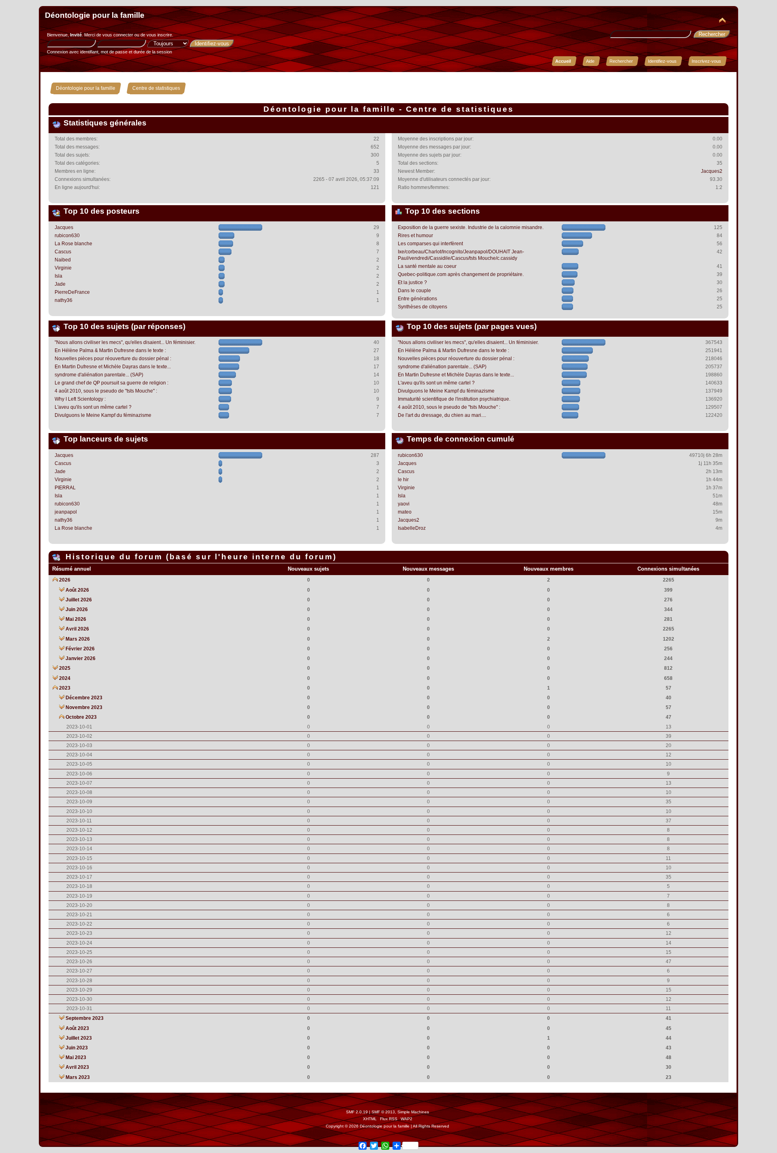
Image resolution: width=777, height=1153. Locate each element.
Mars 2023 (78, 1077)
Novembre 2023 (84, 707)
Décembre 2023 (84, 698)
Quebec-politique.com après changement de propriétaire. (461, 274)
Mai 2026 (76, 619)
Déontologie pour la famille (94, 15)
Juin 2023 (77, 1048)
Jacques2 (711, 171)
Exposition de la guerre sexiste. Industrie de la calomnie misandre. (470, 227)
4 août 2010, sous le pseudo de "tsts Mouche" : (106, 391)
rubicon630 (67, 235)
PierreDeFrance (72, 292)
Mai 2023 (76, 1057)
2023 (64, 688)
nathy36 (63, 300)
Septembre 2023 (85, 1018)
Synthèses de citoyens (422, 307)
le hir (403, 479)
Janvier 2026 (81, 658)
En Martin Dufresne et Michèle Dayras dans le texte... (113, 366)
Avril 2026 (77, 629)
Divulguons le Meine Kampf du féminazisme (103, 415)
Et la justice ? (412, 282)
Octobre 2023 (81, 717)
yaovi (404, 504)
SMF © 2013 (383, 1112)
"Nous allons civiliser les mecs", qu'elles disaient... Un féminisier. (125, 342)
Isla (58, 276)
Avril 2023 (77, 1067)
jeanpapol (66, 512)
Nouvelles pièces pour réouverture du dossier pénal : (113, 358)
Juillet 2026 (79, 600)
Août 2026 (77, 590)
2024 (64, 678)
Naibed (63, 260)
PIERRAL (65, 488)
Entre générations (417, 299)
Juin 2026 (77, 609)
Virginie (63, 268)
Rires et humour (415, 235)
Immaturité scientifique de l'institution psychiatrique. (454, 399)
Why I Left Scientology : (80, 399)
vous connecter (117, 34)
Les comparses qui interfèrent (430, 243)
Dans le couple (414, 290)
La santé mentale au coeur (427, 266)
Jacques (64, 227)
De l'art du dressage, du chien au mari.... (442, 415)
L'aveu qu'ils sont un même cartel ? (93, 407)
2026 (64, 580)
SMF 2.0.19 (357, 1112)
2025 (64, 668)
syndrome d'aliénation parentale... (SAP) (99, 375)
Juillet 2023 (79, 1038)
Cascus (63, 252)
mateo (405, 512)
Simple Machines (413, 1112)
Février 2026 (80, 649)
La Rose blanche (73, 243)
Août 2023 (77, 1028)
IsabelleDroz (412, 528)
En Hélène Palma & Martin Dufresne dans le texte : (110, 350)
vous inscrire (159, 34)
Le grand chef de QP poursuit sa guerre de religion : (111, 383)
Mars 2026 (78, 639)
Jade (60, 284)
